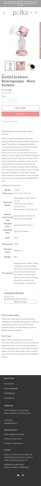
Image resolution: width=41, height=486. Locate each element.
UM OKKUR (8, 384)
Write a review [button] (20, 302)
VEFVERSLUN (9, 393)
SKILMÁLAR (9, 398)
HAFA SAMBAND (11, 388)
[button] (4, 12)
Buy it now (20, 114)
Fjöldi (4, 96)
